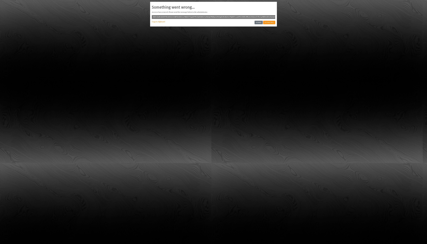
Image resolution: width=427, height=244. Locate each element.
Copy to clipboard (158, 22)
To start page (269, 22)
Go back (258, 22)
